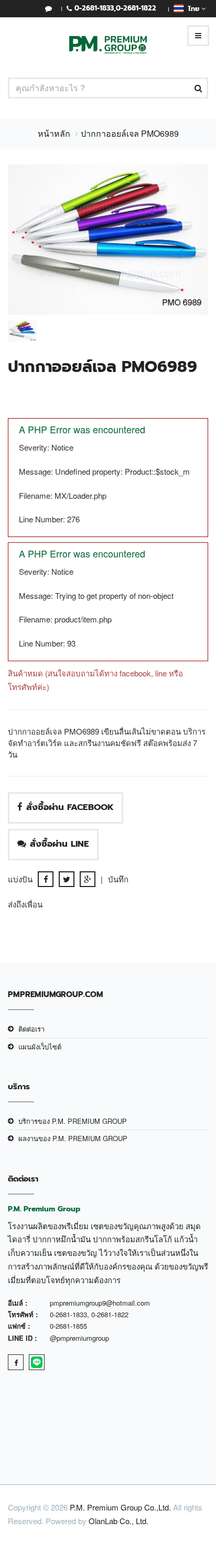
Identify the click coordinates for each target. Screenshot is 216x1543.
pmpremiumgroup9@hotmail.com (100, 1303)
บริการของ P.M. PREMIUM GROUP (72, 1121)
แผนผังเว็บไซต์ (39, 1047)
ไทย (192, 9)
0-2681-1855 (68, 1326)
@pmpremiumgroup (79, 1338)
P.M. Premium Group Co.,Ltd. (120, 1507)
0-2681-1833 (94, 8)
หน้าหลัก (54, 133)
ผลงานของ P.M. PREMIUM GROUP (72, 1138)
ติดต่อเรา (31, 1029)
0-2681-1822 (136, 8)
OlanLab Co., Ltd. (118, 1520)
